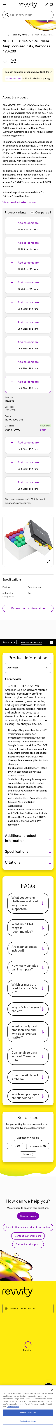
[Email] (13, 63)
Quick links (8, 642)
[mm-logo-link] (28, 5)
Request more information (28, 608)
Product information (31, 642)
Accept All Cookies (28, 1412)
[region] (28, 1406)
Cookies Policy (13, 1407)
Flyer (15, 1146)
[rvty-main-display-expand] (48, 562)
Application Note (28, 1137)
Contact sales (28, 1216)
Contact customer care (28, 1235)
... (4, 35)
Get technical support (28, 1244)
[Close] (52, 1389)
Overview (12, 667)
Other (28, 1154)
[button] (47, 5)
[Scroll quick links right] (50, 642)
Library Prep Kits (22, 34)
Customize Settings (28, 1421)
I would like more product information (28, 1227)
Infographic (38, 1146)
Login (43, 429)
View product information (19, 202)
